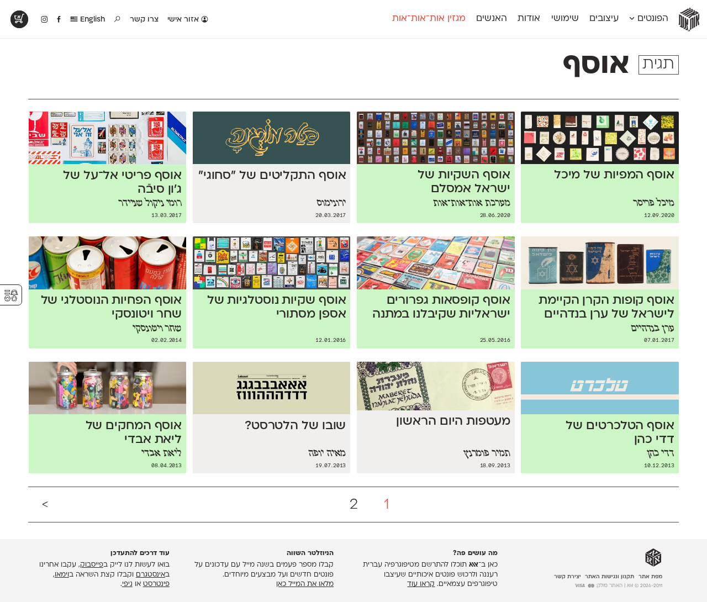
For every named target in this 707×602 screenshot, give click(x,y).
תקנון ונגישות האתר (609, 576)
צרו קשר (144, 19)
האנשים (491, 18)
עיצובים (604, 18)
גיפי (127, 584)
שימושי (565, 18)
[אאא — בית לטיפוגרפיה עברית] (653, 558)
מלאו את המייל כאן (305, 584)
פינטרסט (156, 584)
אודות (529, 18)
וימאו (62, 575)
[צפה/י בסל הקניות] (19, 19)
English (91, 19)
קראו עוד (421, 584)
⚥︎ (11, 296)
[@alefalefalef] (44, 20)
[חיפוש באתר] (117, 20)
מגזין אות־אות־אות (429, 18)
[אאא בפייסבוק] (59, 20)
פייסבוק (91, 565)
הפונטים (651, 18)
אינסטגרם (150, 575)
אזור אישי (184, 19)
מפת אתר (650, 576)
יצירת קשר (567, 576)
